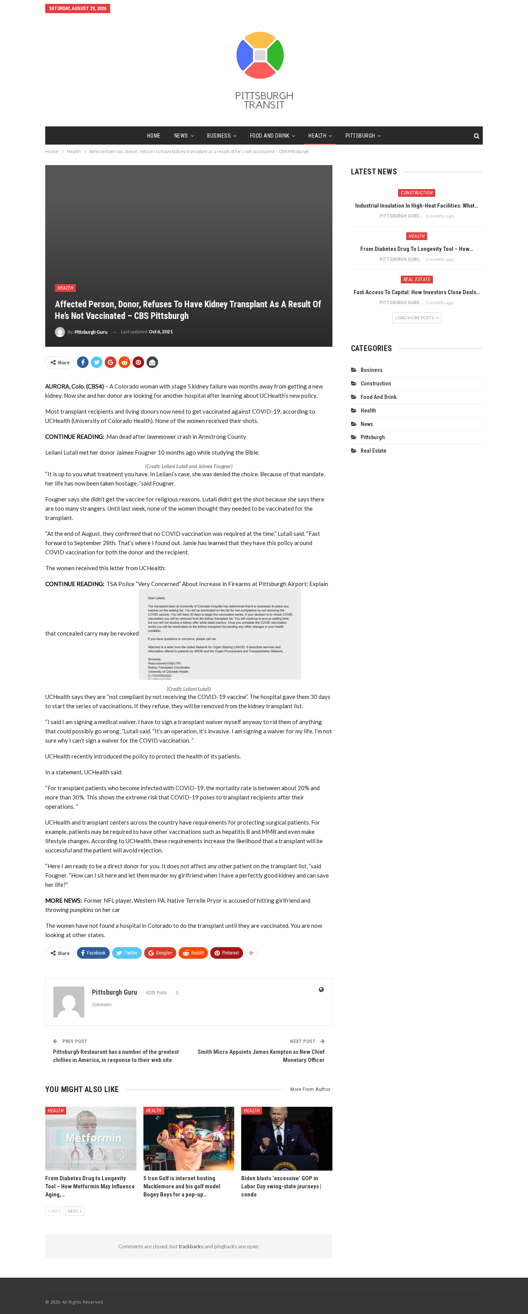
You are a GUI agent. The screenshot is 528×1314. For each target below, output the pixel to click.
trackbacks (191, 1246)
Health (317, 136)
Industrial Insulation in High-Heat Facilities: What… (417, 205)
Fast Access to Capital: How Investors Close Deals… (417, 292)
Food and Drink (270, 136)
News (181, 136)
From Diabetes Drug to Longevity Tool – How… (416, 248)
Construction (417, 193)
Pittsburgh (360, 136)
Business (219, 136)
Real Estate (417, 279)
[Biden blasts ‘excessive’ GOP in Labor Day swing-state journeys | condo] (286, 1139)
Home (154, 136)
